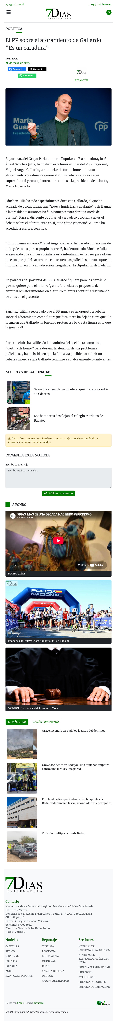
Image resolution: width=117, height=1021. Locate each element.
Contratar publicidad (94, 967)
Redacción (81, 80)
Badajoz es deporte (18, 975)
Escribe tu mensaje (16, 464)
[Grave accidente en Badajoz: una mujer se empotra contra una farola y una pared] (21, 778)
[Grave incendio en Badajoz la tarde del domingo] (21, 744)
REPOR (46, 965)
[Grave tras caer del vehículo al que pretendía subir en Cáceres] (18, 392)
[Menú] (8, 12)
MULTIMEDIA (50, 956)
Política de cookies (92, 981)
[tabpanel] (58, 797)
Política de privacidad (94, 986)
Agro (8, 970)
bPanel (21, 1003)
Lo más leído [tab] (17, 721)
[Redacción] (81, 72)
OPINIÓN (47, 975)
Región (10, 951)
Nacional (12, 956)
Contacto (85, 972)
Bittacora (39, 1003)
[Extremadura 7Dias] (58, 14)
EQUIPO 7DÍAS (16, 573)
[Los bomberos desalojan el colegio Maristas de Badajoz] (18, 418)
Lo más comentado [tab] (45, 721)
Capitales (12, 946)
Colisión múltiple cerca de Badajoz (65, 833)
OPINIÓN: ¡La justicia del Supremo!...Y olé (33, 708)
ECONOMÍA (49, 951)
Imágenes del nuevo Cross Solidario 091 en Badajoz (38, 640)
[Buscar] (109, 12)
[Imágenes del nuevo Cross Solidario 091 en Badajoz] (58, 609)
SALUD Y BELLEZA (53, 970)
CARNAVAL (48, 961)
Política (13, 29)
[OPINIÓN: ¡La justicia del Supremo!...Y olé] (58, 676)
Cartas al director (55, 980)
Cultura (11, 965)
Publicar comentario (60, 493)
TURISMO (48, 946)
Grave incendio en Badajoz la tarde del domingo (74, 730)
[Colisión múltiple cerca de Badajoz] (21, 846)
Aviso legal (87, 977)
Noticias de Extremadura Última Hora (93, 958)
